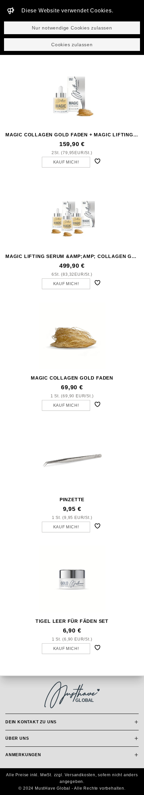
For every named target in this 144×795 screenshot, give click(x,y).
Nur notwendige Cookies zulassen (72, 27)
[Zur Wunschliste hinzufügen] (97, 161)
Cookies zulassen (72, 44)
